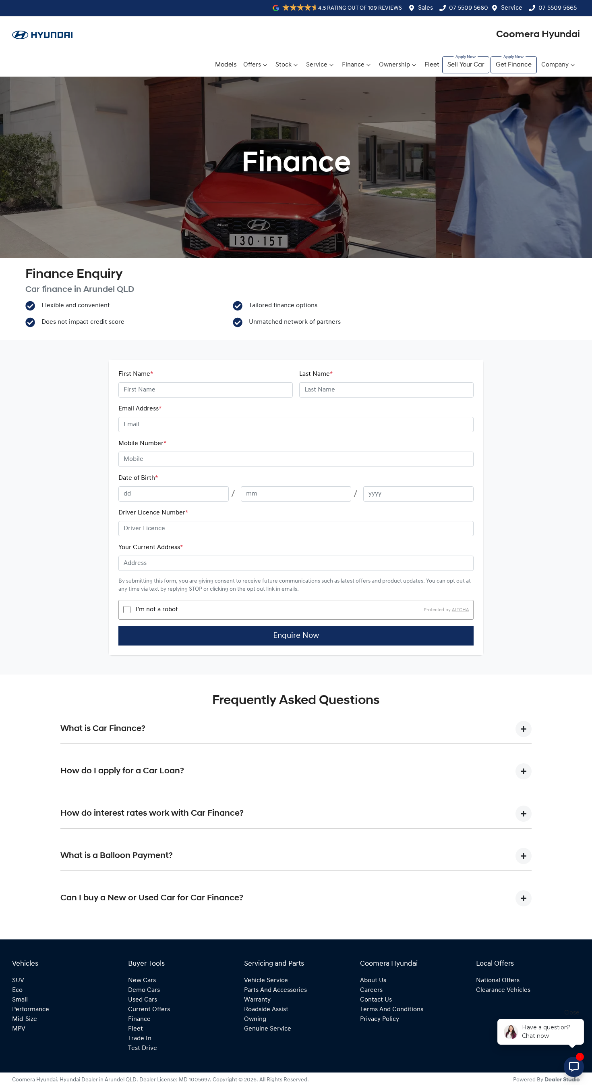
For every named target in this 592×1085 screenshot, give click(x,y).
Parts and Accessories (275, 990)
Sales (425, 8)
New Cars (142, 980)
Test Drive (142, 1048)
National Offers (498, 980)
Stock (283, 65)
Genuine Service (267, 1029)
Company (555, 65)
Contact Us (376, 1000)
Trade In (139, 1038)
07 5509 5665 (557, 8)
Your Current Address (150, 547)
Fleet (431, 65)
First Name (135, 374)
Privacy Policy (379, 1019)
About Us (373, 980)
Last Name (316, 374)
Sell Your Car (465, 65)
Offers (252, 65)
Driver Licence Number (153, 513)
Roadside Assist (266, 1009)
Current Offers (149, 1009)
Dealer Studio (562, 1080)
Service (511, 8)
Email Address (139, 409)
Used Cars (142, 1000)
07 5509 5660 (468, 8)
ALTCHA (460, 609)
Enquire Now (296, 636)
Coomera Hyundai (538, 35)
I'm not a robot (157, 609)
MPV (18, 1029)
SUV (18, 980)
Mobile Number (142, 443)
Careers (371, 990)
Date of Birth (138, 478)
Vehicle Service (266, 980)
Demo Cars (144, 990)
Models (226, 65)
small (20, 1000)
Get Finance (514, 65)
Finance (353, 65)
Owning (255, 1019)
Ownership (394, 65)
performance (30, 1009)
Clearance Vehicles (503, 990)
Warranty (257, 1000)
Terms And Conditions (391, 1009)
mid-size (24, 1019)
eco (17, 990)
